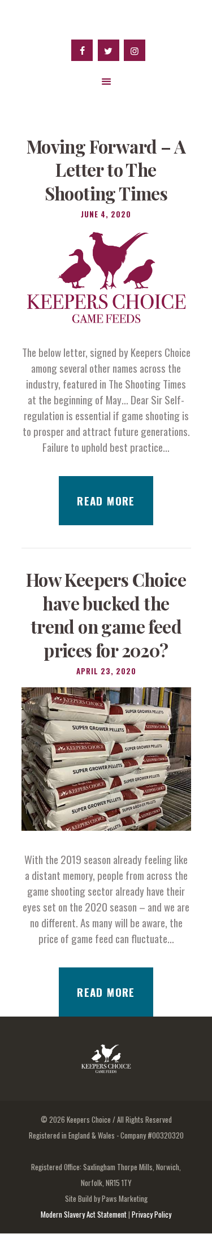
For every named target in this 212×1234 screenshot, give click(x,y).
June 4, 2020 (106, 214)
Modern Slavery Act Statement (84, 1214)
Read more (106, 500)
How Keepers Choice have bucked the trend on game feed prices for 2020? (106, 615)
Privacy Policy (151, 1214)
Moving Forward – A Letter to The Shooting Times (106, 170)
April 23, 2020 (106, 671)
